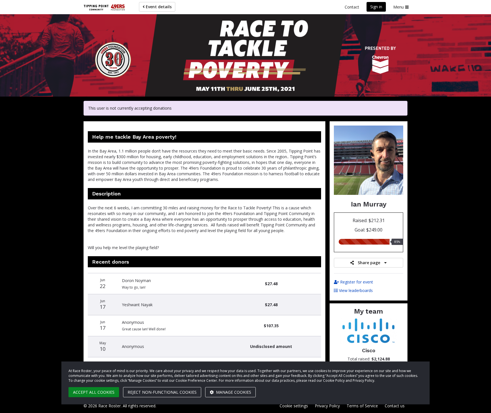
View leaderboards (355, 290)
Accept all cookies (94, 392)
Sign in (376, 6)
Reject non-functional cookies (162, 392)
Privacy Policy (327, 405)
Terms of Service (362, 405)
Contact (352, 7)
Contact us (395, 405)
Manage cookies (233, 392)
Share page (369, 262)
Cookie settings (294, 405)
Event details (158, 6)
